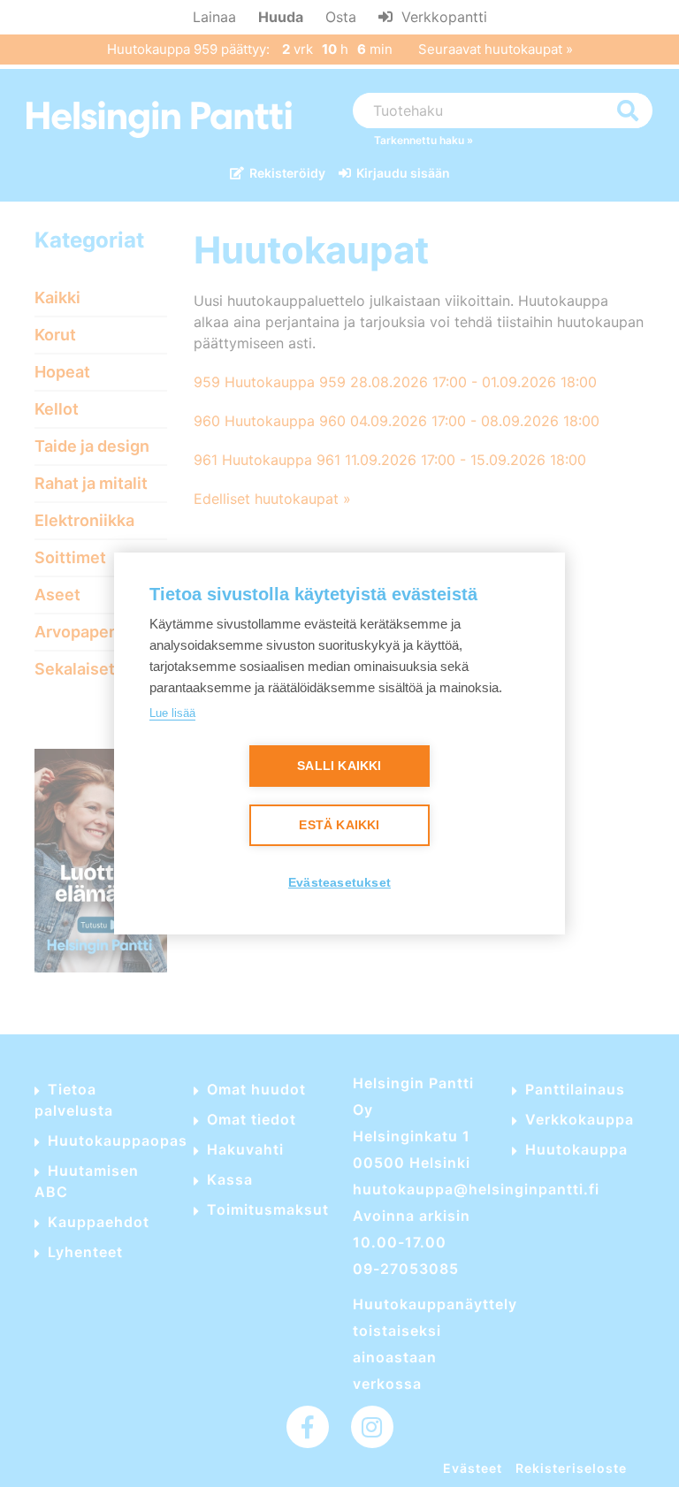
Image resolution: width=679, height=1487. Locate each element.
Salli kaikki (339, 766)
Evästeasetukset (339, 882)
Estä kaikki (339, 825)
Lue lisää (172, 713)
